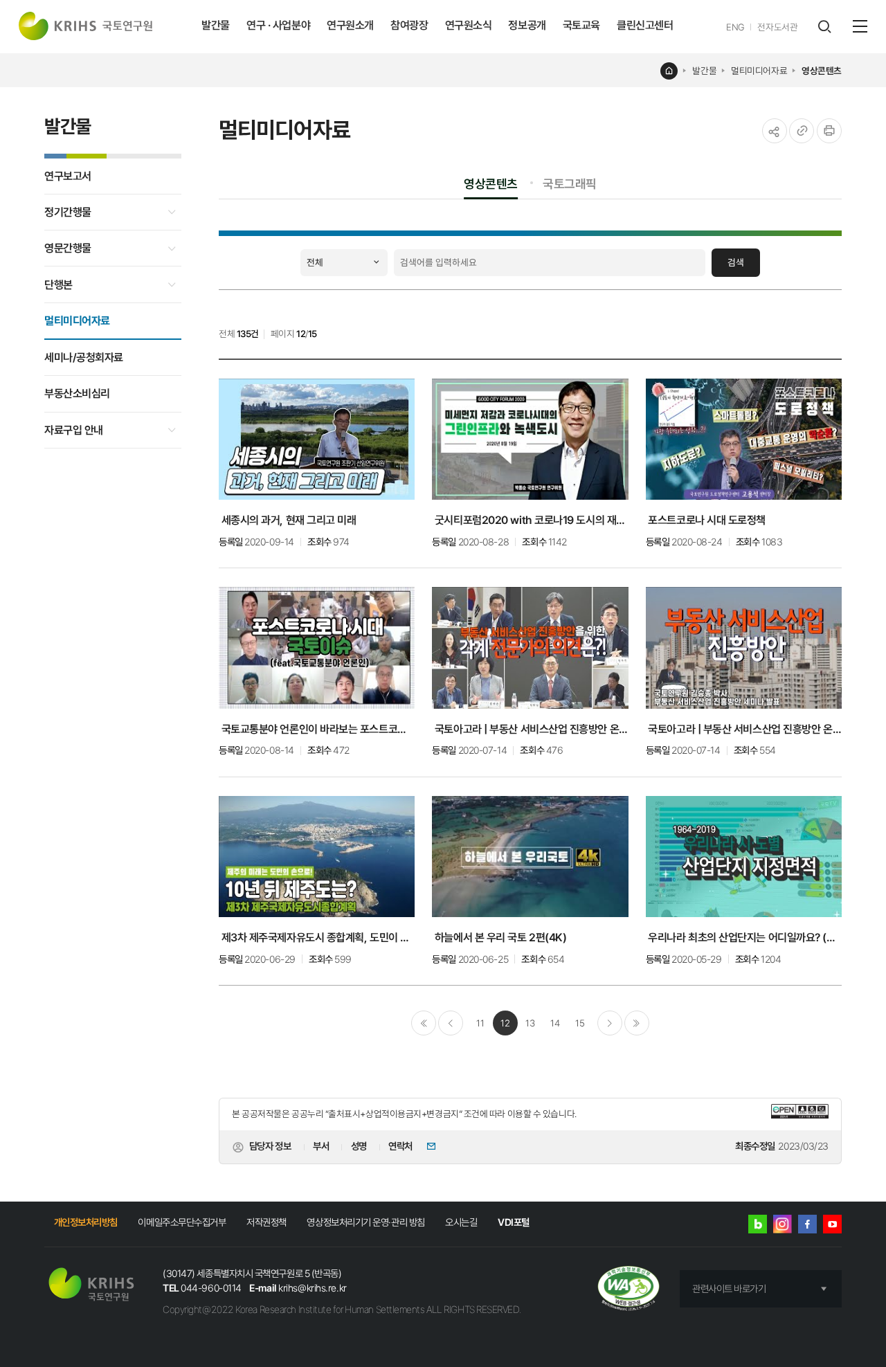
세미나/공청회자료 (83, 357)
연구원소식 (468, 25)
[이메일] (426, 1147)
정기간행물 (67, 212)
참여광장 (409, 25)
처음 (423, 1023)
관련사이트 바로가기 (729, 1288)
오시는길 (461, 1222)
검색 (735, 262)
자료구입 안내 (73, 430)
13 (529, 1023)
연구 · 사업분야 (278, 25)
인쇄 (829, 130)
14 (554, 1023)
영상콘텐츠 (822, 70)
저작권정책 (266, 1222)
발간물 (215, 25)
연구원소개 (350, 25)
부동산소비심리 (77, 393)
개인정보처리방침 (86, 1222)
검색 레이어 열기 (824, 26)
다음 (609, 1023)
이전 (450, 1023)
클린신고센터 (645, 25)
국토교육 (581, 25)
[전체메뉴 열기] (860, 26)
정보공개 (526, 25)
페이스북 (807, 1224)
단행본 (58, 284)
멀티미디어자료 (759, 70)
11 (480, 1023)
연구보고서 (67, 176)
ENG (735, 27)
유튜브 (832, 1224)
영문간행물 (67, 248)
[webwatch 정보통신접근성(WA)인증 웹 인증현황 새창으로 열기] (629, 1289)
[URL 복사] (801, 130)
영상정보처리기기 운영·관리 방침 (365, 1222)
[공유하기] (774, 130)
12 (504, 1023)
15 (579, 1023)
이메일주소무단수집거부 (182, 1222)
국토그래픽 (570, 183)
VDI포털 (514, 1222)
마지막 (636, 1023)
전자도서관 (777, 27)
